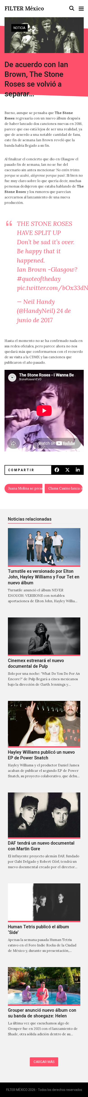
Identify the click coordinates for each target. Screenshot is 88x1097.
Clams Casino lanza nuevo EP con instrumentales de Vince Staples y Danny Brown (65, 488)
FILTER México (24, 8)
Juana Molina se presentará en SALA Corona (25, 488)
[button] (71, 8)
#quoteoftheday (39, 279)
